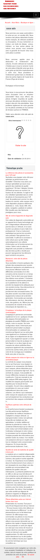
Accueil (7, 22)
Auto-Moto (15, 22)
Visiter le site (20, 145)
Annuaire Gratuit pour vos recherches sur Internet (10, 5)
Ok (23, 557)
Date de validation (15, 158)
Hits (9, 154)
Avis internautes (15, 120)
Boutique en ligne (27, 22)
